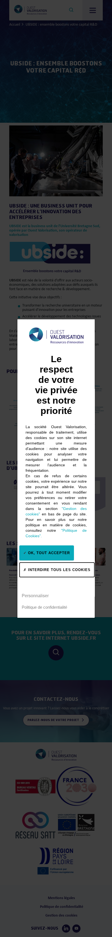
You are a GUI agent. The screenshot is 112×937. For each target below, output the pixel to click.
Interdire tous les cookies (59, 569)
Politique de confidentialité (44, 607)
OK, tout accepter (48, 553)
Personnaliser (35, 595)
